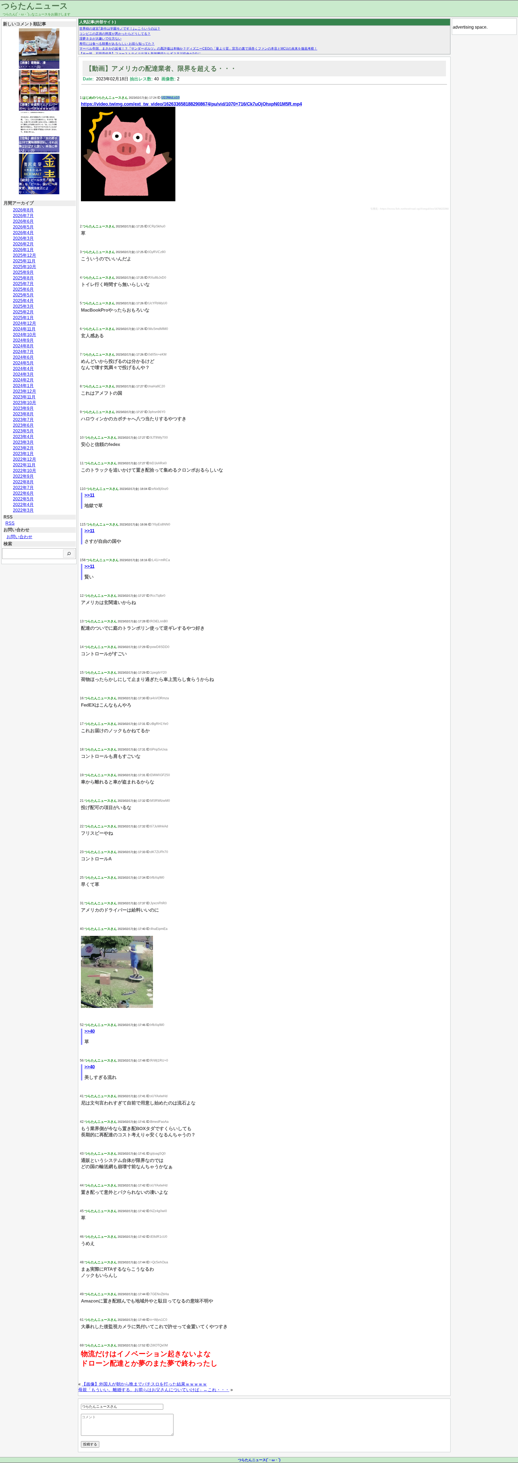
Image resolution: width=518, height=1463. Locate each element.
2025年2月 (23, 312)
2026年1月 (23, 249)
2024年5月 (23, 363)
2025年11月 (24, 261)
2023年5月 (23, 431)
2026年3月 (23, 238)
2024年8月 (23, 346)
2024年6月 (23, 357)
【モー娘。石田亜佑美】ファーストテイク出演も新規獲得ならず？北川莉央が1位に (140, 54)
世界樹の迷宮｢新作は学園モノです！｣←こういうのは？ (119, 28)
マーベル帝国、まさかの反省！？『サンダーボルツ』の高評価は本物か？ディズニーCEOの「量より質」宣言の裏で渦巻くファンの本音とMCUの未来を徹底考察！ (198, 48)
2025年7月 (23, 283)
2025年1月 (23, 317)
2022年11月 (24, 465)
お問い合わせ (19, 536)
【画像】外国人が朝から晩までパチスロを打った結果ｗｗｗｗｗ (144, 1384)
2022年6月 (23, 493)
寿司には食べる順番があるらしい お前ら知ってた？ (117, 44)
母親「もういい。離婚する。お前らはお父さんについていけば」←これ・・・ (153, 1389)
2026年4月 (23, 232)
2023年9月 (23, 408)
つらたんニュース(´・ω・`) (259, 1460)
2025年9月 (23, 272)
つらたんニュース (34, 5)
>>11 (89, 495)
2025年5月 (23, 295)
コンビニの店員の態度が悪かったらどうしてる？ (115, 34)
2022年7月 (23, 487)
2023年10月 (24, 402)
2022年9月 (23, 476)
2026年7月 (23, 215)
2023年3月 (23, 442)
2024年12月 (24, 323)
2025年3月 (23, 306)
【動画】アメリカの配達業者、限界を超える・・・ (161, 68)
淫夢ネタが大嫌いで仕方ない (100, 38)
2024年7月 (23, 351)
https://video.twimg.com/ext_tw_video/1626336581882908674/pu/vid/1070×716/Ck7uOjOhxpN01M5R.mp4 (191, 104)
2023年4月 (23, 436)
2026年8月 (23, 210)
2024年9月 (23, 340)
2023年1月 (23, 453)
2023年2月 (23, 448)
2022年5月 (23, 499)
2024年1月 (23, 385)
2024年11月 (24, 329)
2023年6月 (23, 425)
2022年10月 (24, 470)
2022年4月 (23, 504)
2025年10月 (24, 266)
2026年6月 (23, 221)
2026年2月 (23, 244)
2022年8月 (23, 482)
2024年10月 (24, 334)
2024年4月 (23, 368)
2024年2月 (23, 380)
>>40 (89, 1031)
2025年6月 (23, 289)
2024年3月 (23, 374)
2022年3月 (23, 510)
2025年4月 (23, 300)
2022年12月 (24, 459)
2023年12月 (24, 391)
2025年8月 (23, 278)
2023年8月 (23, 414)
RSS (10, 523)
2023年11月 (24, 397)
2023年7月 (23, 419)
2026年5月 (23, 227)
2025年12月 (24, 255)
